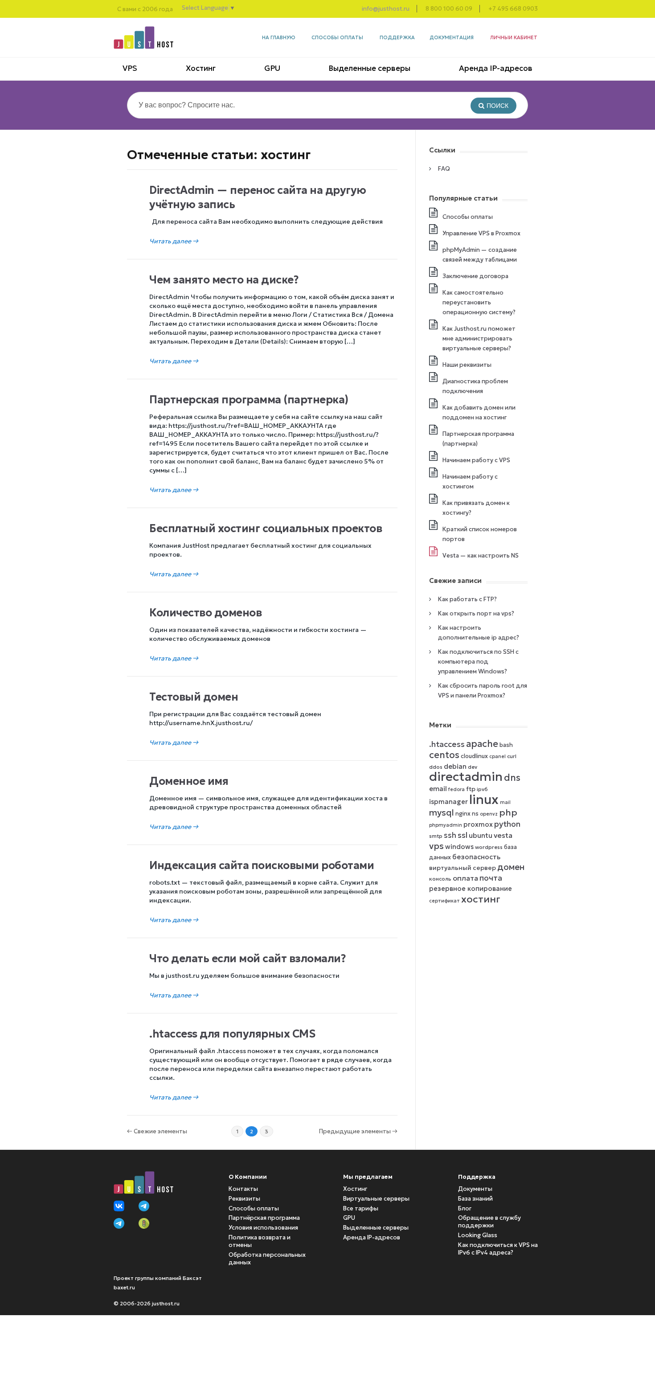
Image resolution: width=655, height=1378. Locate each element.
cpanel (497, 756)
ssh (450, 835)
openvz (489, 814)
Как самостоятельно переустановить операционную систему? (479, 302)
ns (475, 813)
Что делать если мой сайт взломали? (247, 958)
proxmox (478, 824)
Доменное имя (188, 781)
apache (482, 744)
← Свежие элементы (157, 1131)
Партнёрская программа (264, 1218)
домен (510, 867)
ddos (435, 766)
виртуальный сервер (462, 868)
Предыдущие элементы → (358, 1131)
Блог (464, 1208)
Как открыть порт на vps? (476, 613)
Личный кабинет (513, 37)
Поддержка (397, 37)
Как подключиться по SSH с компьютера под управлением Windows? (478, 661)
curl (511, 756)
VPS (130, 68)
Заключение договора (475, 276)
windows (459, 847)
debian (455, 766)
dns (512, 777)
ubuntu (480, 835)
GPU (272, 68)
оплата (465, 878)
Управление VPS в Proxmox (481, 233)
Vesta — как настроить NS (480, 555)
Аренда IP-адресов (495, 68)
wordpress (489, 847)
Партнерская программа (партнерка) (248, 399)
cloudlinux (474, 756)
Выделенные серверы (369, 68)
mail (505, 802)
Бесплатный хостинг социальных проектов (265, 528)
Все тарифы (360, 1208)
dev (472, 766)
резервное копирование (470, 889)
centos (444, 755)
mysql (441, 812)
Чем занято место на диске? (223, 280)
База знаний (475, 1198)
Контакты (243, 1189)
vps (436, 846)
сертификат (444, 901)
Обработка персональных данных (267, 1258)
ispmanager (448, 802)
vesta (503, 835)
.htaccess (447, 744)
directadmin (466, 776)
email (438, 788)
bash (506, 745)
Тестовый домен (193, 697)
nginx (463, 813)
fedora (456, 789)
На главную (278, 37)
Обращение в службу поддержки (489, 1221)
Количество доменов (205, 612)
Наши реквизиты (466, 365)
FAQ (444, 168)
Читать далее (173, 241)
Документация (452, 37)
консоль (440, 878)
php (508, 812)
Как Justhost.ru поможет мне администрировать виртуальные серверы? (479, 338)
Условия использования (263, 1227)
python (507, 824)
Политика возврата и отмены (260, 1241)
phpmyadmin (445, 825)
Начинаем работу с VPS (476, 460)
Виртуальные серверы (376, 1198)
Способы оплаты (337, 37)
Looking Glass (477, 1235)
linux (484, 799)
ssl (462, 835)
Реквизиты (244, 1198)
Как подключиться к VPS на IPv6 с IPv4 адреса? (498, 1248)
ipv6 (482, 789)
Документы (475, 1189)
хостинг (480, 899)
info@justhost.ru (385, 8)
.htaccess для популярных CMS (232, 1034)
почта (490, 878)
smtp (435, 836)
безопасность (476, 857)
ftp (470, 789)
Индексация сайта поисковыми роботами (261, 865)
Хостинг (201, 68)
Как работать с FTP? (467, 599)
